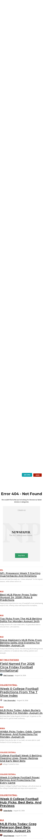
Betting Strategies (9, 660)
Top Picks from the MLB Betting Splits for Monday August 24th (21, 620)
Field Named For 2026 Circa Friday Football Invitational (17, 667)
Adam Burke (7, 811)
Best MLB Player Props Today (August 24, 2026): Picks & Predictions (18, 597)
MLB (2, 591)
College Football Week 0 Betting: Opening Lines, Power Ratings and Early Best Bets (21, 758)
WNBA (2, 728)
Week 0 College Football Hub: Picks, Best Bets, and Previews (20, 802)
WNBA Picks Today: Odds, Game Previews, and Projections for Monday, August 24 (20, 734)
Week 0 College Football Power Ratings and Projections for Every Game (20, 780)
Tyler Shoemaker (9, 700)
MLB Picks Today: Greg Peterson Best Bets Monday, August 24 (18, 827)
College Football (8, 685)
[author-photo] (1, 675)
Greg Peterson (8, 836)
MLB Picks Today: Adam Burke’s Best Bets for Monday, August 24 (21, 711)
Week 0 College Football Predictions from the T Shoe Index (19, 692)
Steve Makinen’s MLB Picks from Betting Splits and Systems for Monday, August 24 (21, 643)
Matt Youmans (8, 675)
